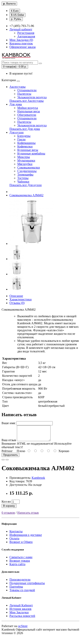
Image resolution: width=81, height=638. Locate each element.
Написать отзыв (28, 512)
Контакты (16, 531)
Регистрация (25, 33)
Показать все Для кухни (25, 185)
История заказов (20, 608)
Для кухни (16, 132)
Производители (19, 579)
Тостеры (23, 178)
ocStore (23, 626)
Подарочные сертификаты (27, 583)
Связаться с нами (20, 557)
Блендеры (23, 136)
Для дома (15, 104)
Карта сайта (17, 564)
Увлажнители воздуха (32, 97)
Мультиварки (26, 160)
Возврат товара (19, 560)
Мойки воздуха (27, 107)
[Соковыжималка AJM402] (31, 243)
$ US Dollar (17, 14)
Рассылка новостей (22, 616)
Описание (16, 296)
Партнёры (16, 586)
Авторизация (26, 36)
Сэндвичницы (27, 171)
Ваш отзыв (9, 440)
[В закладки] (3, 459)
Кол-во (6, 501)
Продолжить (10, 454)
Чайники (23, 181)
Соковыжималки (28, 167)
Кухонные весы (27, 150)
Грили (21, 139)
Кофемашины (26, 143)
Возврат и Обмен (21, 542)
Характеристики (20, 299)
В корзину (9, 505)
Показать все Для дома (24, 129)
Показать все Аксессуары (26, 100)
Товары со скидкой (22, 590)
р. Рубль (16, 19)
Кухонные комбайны (31, 153)
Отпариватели (27, 90)
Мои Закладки (19, 612)
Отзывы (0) (17, 303)
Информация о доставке (25, 535)
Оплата (14, 538)
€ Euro (14, 10)
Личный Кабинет (21, 605)
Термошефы (25, 174)
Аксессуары (17, 86)
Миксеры (23, 157)
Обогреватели (26, 114)
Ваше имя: (9, 423)
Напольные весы (28, 111)
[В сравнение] (7, 459)
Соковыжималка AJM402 (26, 195)
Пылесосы (24, 93)
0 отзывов (8, 512)
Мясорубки (24, 164)
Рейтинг (7, 451)
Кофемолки (25, 146)
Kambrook (38, 477)
